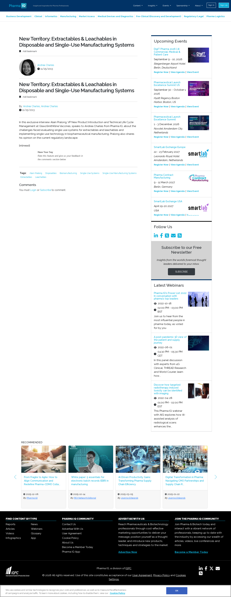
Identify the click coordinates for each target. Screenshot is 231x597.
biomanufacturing (68, 173)
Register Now (161, 72)
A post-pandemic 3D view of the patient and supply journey (170, 340)
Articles (10, 528)
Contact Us (69, 524)
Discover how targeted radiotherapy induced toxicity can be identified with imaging (168, 389)
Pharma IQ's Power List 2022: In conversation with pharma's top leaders (170, 296)
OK (176, 590)
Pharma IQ (32, 497)
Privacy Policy (161, 575)
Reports (10, 524)
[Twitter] (167, 236)
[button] (15, 477)
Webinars (36, 528)
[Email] (174, 236)
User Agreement (72, 533)
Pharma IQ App (71, 551)
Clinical (38, 16)
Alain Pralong (36, 173)
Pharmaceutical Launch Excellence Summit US (167, 84)
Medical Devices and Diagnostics (115, 16)
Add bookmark (29, 51)
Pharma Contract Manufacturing (163, 176)
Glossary (36, 533)
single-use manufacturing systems (119, 173)
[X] (212, 569)
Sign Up (223, 5)
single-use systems (90, 173)
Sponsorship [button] (182, 5)
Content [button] (137, 5)
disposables (51, 173)
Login (33, 190)
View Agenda (178, 72)
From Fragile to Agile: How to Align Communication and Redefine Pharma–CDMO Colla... (42, 481)
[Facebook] (162, 236)
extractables (26, 177)
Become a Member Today (77, 547)
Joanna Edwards (129, 497)
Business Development (18, 16)
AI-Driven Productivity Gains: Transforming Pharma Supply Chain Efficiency (135, 481)
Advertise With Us (72, 528)
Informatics (51, 16)
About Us (67, 542)
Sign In (211, 5)
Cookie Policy (70, 538)
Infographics (13, 538)
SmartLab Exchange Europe (170, 147)
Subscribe (45, 190)
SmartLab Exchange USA (168, 201)
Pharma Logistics (215, 16)
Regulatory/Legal (194, 16)
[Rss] (180, 236)
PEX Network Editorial (85, 497)
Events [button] (166, 5)
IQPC (128, 568)
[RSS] (201, 574)
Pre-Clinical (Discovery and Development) (158, 16)
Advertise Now (127, 552)
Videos (10, 533)
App (33, 538)
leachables (40, 177)
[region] (115, 591)
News (34, 524)
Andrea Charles (45, 65)
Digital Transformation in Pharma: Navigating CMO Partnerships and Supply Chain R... (185, 481)
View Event (193, 72)
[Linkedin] (156, 236)
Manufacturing (68, 16)
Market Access (87, 16)
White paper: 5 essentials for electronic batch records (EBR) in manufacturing (90, 481)
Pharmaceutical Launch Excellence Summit (167, 118)
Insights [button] (152, 5)
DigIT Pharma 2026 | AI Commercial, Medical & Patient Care (167, 52)
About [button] (198, 5)
